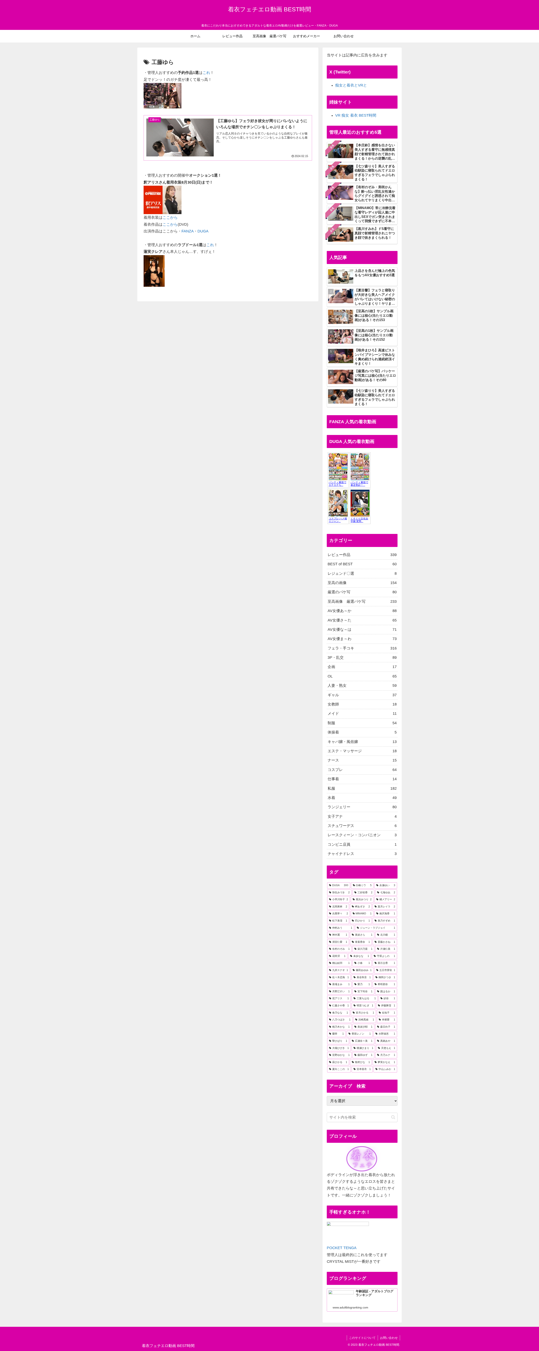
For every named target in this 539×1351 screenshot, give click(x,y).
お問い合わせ (389, 1337)
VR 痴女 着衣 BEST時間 (355, 115)
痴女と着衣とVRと (351, 85)
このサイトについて (362, 1337)
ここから (170, 217)
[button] (393, 1117)
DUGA (202, 231)
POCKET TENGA (341, 1248)
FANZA (187, 231)
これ (206, 73)
